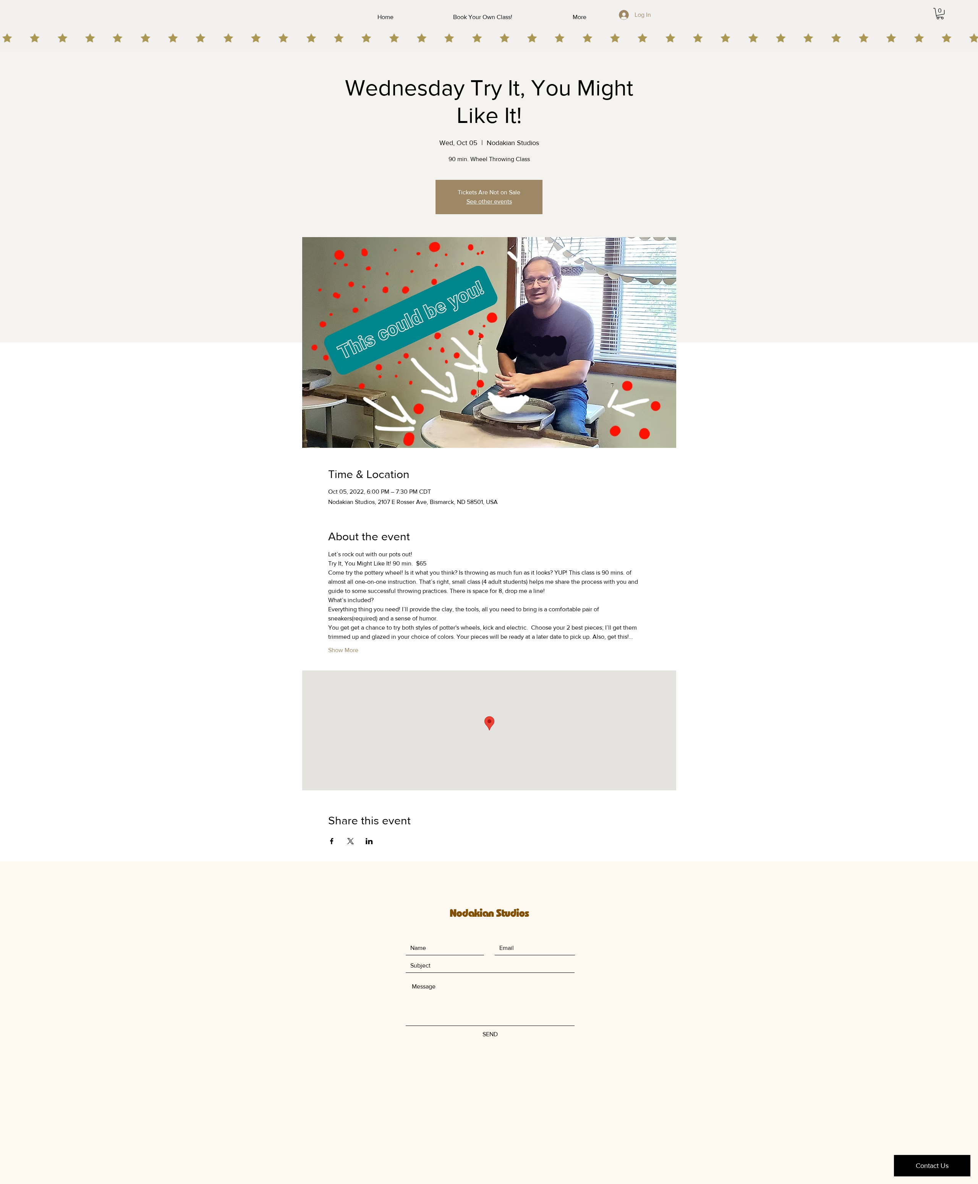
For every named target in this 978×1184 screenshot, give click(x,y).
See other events (489, 201)
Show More (343, 650)
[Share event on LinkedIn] (369, 841)
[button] (940, 13)
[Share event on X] (350, 841)
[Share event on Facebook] (331, 841)
